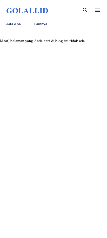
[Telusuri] (85, 9)
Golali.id (27, 10)
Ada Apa (13, 24)
